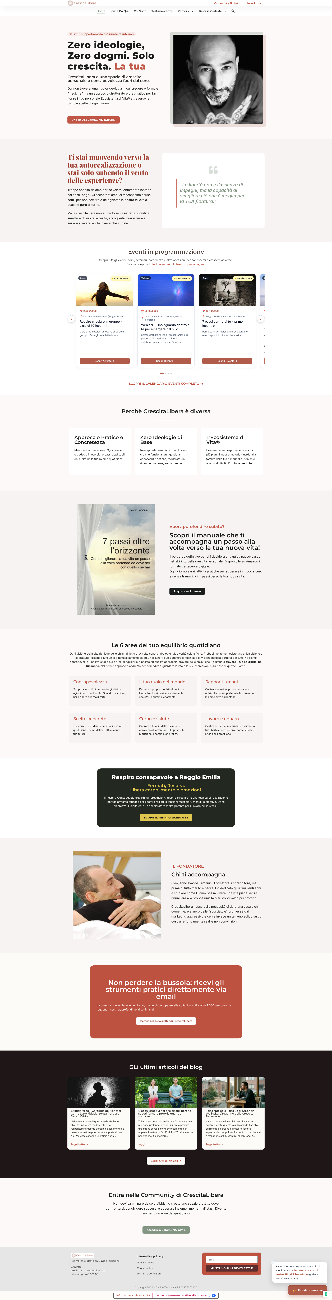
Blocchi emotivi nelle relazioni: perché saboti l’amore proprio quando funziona (164, 1113)
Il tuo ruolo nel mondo (162, 681)
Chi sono (140, 11)
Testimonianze (162, 11)
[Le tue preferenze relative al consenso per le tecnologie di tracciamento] (326, 1294)
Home (101, 11)
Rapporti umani (221, 681)
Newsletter (254, 3)
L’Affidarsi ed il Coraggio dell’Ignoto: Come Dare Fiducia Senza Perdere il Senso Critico (96, 1113)
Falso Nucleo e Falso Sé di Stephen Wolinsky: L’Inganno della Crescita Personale (230, 1113)
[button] (162, 373)
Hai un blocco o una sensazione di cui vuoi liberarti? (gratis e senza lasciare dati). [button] (296, 1271)
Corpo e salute (154, 718)
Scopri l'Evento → (104, 360)
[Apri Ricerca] (233, 11)
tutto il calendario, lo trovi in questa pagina (177, 264)
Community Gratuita (227, 3)
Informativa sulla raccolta (133, 1295)
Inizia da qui (119, 11)
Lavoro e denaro (222, 718)
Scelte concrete (89, 718)
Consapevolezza (90, 681)
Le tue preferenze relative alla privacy (181, 1295)
